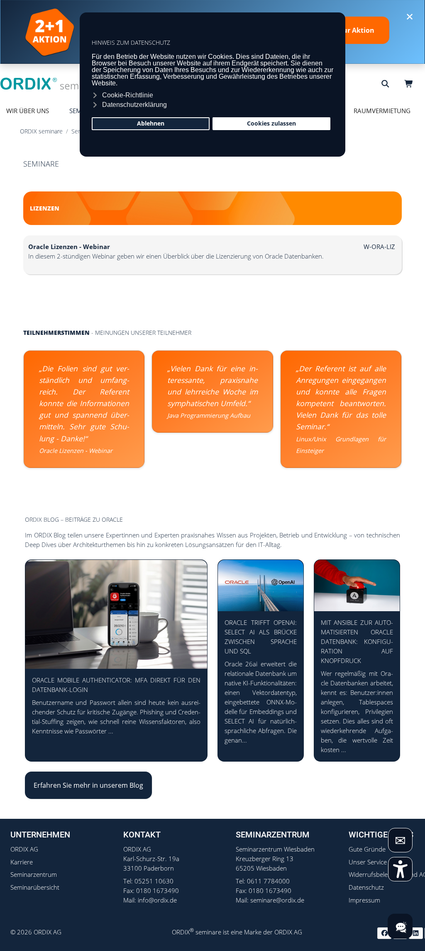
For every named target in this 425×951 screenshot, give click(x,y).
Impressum (364, 900)
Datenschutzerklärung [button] (134, 104)
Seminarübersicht (34, 887)
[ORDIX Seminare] (51, 83)
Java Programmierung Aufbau (208, 415)
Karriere (21, 862)
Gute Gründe (367, 849)
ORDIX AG (24, 849)
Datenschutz (366, 887)
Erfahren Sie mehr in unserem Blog (88, 785)
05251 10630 (153, 881)
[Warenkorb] (410, 83)
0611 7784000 (268, 881)
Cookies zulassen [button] (271, 123)
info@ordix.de (157, 900)
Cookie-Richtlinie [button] (127, 95)
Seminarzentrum (33, 874)
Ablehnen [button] (150, 123)
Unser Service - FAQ (376, 862)
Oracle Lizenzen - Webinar (75, 451)
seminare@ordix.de (277, 900)
